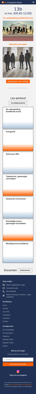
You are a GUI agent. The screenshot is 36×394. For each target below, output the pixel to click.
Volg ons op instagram (18, 375)
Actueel (5, 308)
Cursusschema (8, 333)
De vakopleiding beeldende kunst (18, 18)
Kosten (5, 346)
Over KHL (6, 312)
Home (5, 305)
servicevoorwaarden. (26, 384)
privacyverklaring (13, 384)
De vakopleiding (8, 330)
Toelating (6, 336)
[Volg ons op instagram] (18, 371)
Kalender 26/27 (8, 339)
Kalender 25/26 (8, 343)
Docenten (6, 318)
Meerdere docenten (18, 44)
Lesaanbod (6, 315)
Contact (5, 321)
